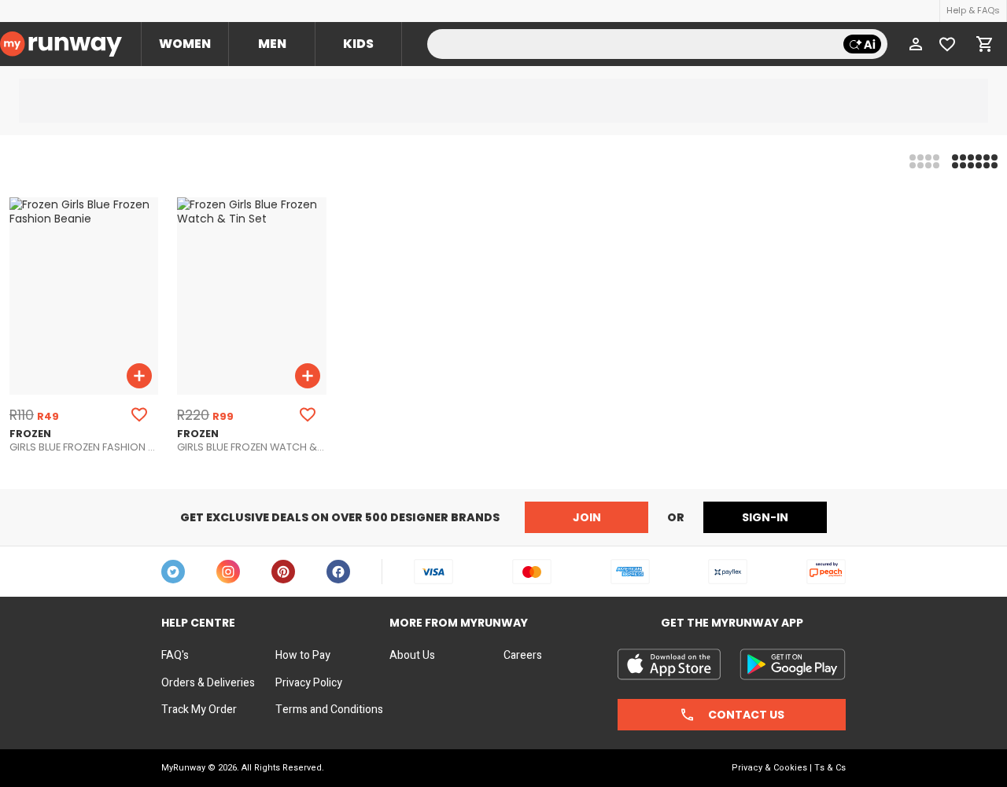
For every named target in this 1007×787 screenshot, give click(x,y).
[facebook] (338, 571)
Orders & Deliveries (208, 683)
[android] (793, 664)
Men (272, 44)
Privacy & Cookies (769, 767)
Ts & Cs (830, 767)
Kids (358, 44)
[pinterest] (283, 571)
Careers (523, 656)
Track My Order (199, 710)
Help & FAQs (973, 10)
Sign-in (765, 517)
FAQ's (175, 656)
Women (185, 44)
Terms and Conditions (329, 710)
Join (587, 517)
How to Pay (302, 656)
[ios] (669, 664)
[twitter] (173, 571)
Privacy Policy (308, 683)
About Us (412, 656)
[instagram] (228, 571)
